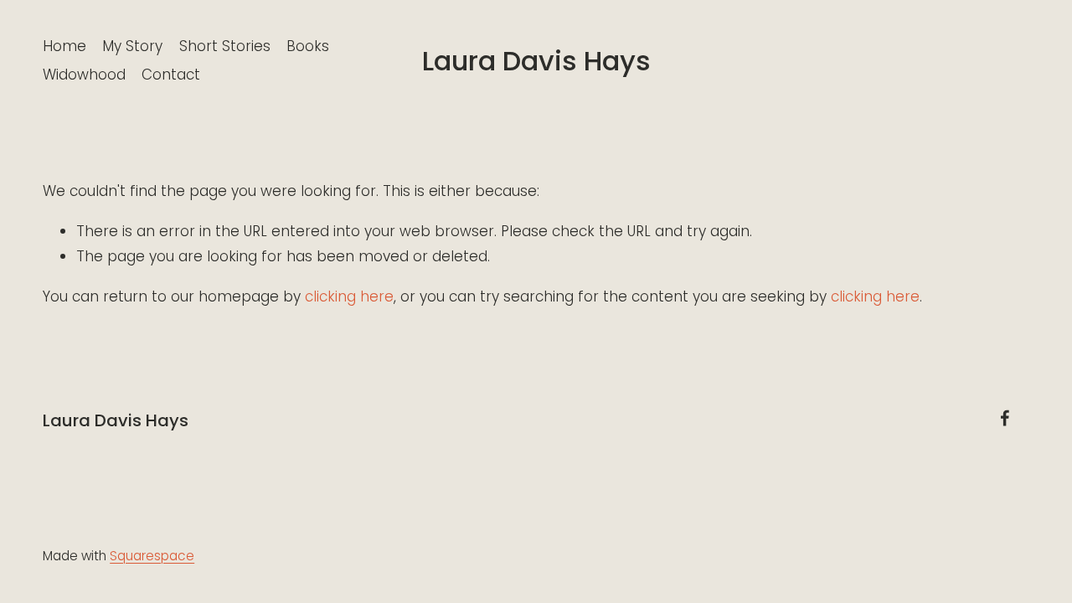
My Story (132, 46)
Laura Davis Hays (536, 61)
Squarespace (152, 555)
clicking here (349, 296)
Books (307, 46)
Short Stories (225, 46)
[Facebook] (1005, 418)
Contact (171, 74)
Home (64, 46)
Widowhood (84, 74)
